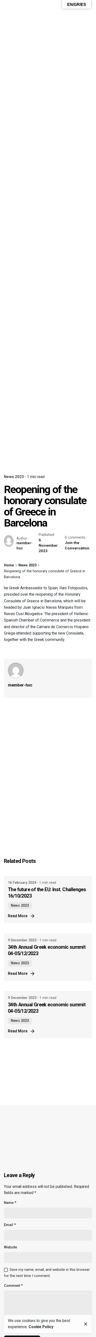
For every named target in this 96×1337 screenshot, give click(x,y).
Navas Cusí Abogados (23, 613)
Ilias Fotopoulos (73, 588)
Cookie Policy (41, 1327)
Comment (13, 1286)
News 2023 (14, 477)
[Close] (86, 1324)
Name (10, 1203)
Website (10, 1247)
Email (10, 1225)
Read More (18, 916)
